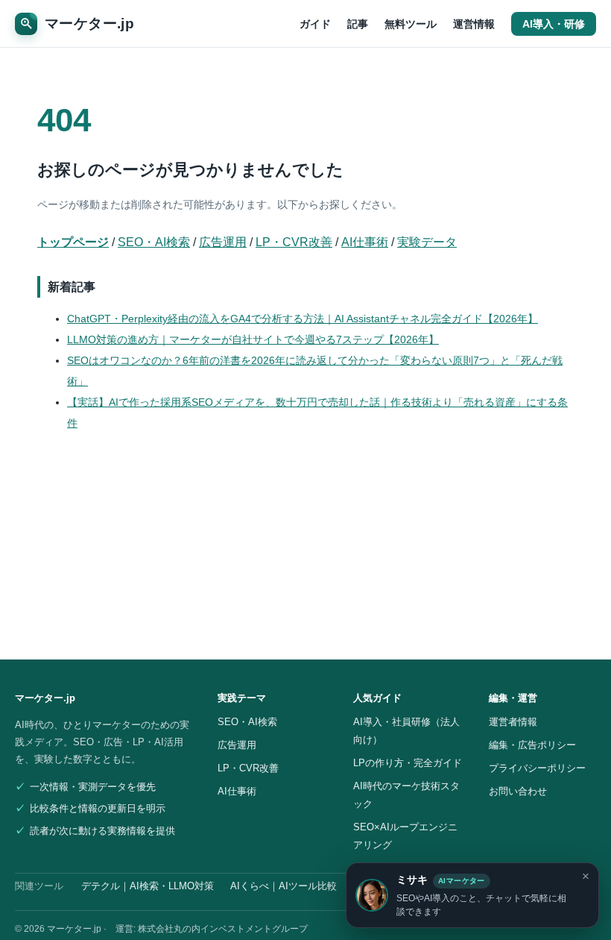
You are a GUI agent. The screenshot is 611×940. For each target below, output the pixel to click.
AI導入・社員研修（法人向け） (406, 730)
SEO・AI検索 (154, 242)
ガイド (315, 24)
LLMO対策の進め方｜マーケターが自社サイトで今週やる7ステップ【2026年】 (253, 339)
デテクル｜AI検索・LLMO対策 (147, 886)
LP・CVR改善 (294, 242)
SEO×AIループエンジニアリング (405, 835)
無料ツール (410, 24)
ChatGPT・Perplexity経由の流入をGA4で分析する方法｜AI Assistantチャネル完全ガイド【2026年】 (302, 319)
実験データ (427, 242)
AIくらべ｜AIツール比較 (283, 886)
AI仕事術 (364, 242)
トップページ (73, 242)
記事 (357, 24)
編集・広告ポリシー (532, 745)
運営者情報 (513, 721)
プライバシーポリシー (537, 768)
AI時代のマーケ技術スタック (406, 794)
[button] (472, 895)
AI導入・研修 (553, 24)
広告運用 (223, 242)
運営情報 (474, 24)
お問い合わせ (518, 791)
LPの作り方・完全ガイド (407, 762)
